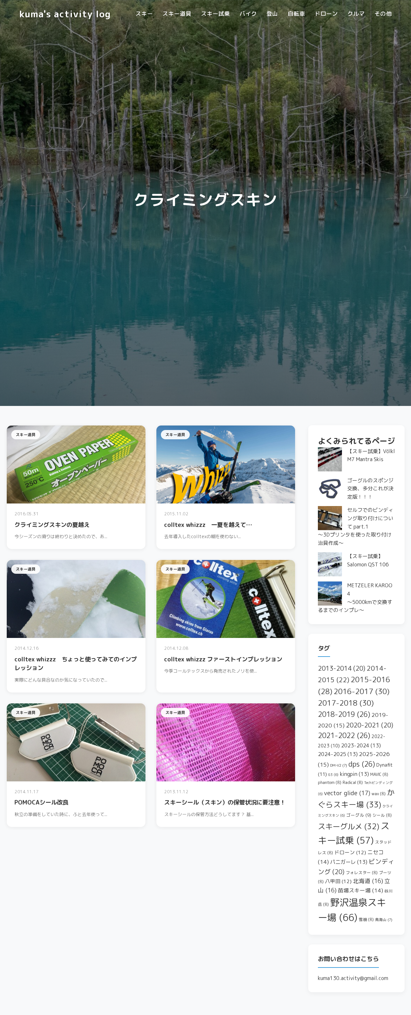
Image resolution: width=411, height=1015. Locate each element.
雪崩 (366, 919)
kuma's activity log (65, 13)
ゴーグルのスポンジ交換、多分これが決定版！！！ (370, 488)
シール (382, 815)
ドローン (326, 14)
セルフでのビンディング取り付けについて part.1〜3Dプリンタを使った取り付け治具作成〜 (355, 526)
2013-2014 (341, 668)
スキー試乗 (215, 14)
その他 (383, 14)
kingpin (354, 774)
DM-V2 (338, 765)
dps (361, 764)
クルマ (356, 14)
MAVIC (379, 774)
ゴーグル (358, 815)
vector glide (347, 793)
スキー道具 (176, 14)
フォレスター (362, 872)
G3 (333, 774)
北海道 (368, 881)
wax (379, 793)
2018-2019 (344, 714)
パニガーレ (348, 861)
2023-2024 (361, 745)
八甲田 (338, 881)
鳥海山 (383, 919)
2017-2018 (346, 703)
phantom (329, 782)
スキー (144, 14)
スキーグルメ (348, 826)
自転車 (296, 14)
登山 (272, 14)
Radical (353, 782)
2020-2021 (369, 725)
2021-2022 (344, 735)
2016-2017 (361, 691)
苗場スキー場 (360, 890)
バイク (248, 14)
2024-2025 (338, 754)
